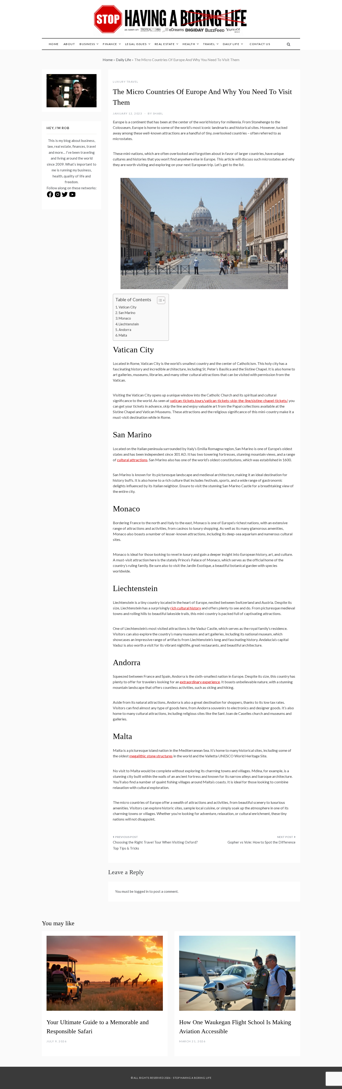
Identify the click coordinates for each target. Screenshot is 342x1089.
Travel (209, 44)
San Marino (127, 313)
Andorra (125, 330)
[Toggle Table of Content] (159, 300)
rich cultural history (185, 608)
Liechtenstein (129, 324)
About (69, 44)
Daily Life (231, 44)
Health (189, 44)
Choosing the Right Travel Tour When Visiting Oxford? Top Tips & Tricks (155, 845)
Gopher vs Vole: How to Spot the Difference (261, 842)
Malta (123, 335)
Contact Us (260, 44)
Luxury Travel (125, 81)
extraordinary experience (200, 682)
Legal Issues (136, 44)
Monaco (125, 318)
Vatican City (127, 307)
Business (87, 44)
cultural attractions (132, 460)
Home (54, 44)
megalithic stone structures (151, 756)
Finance (110, 44)
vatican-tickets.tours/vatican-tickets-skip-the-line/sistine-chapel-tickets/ (228, 400)
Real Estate (165, 44)
